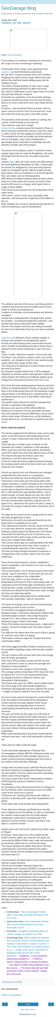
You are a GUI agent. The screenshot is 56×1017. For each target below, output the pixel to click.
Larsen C (5, 72)
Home (28, 1004)
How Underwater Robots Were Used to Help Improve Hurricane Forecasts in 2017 (28, 924)
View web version (28, 1009)
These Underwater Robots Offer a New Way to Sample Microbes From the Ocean (27, 915)
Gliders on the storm (16, 23)
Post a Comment (11, 995)
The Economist (14, 55)
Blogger (33, 1014)
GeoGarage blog (18, 8)
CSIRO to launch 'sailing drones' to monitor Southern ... (27, 962)
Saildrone (6, 338)
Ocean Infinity (7, 128)
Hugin (11, 162)
